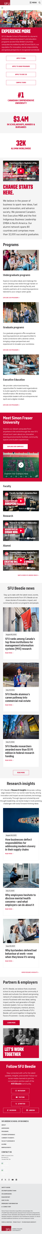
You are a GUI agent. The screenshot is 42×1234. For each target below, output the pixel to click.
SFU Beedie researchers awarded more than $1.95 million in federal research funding (19, 751)
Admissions (5, 1128)
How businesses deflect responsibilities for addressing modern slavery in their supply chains (20, 844)
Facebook (13, 1110)
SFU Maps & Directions (9, 1191)
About (4, 1125)
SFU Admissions (7, 1194)
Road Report (6, 1197)
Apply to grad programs (21, 66)
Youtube (22, 1097)
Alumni (4, 1144)
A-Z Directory (6, 1207)
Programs (5, 1131)
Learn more (11, 1023)
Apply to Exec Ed (21, 74)
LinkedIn (33, 1110)
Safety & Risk (6, 1187)
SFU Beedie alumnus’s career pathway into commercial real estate (18, 697)
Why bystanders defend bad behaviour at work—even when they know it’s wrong (20, 953)
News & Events (6, 1147)
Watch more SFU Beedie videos (28, 575)
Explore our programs (11, 297)
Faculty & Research (8, 1141)
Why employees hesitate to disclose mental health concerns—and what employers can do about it (20, 900)
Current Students (8, 1138)
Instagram (22, 1090)
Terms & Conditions (7, 1222)
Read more (21, 773)
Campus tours (21, 82)
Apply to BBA (21, 58)
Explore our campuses (15, 447)
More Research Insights (30, 972)
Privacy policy (17, 1222)
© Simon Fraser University (29, 1222)
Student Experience (8, 1134)
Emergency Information (10, 1203)
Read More (8, 653)
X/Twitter (22, 1104)
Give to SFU (5, 1200)
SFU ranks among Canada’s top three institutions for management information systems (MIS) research (20, 643)
